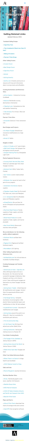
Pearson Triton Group (10, 57)
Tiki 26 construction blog (11, 321)
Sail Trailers (7, 175)
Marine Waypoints (9, 371)
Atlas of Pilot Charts (10, 403)
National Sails (8, 169)
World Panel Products (10, 218)
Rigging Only (7, 243)
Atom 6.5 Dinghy (9, 146)
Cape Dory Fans (8, 45)
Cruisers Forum (8, 64)
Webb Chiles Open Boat (10, 350)
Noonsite (6, 101)
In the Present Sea (9, 324)
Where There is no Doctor (11, 359)
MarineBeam (7, 249)
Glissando (7, 121)
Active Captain (8, 95)
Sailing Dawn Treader (10, 288)
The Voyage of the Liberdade (12, 339)
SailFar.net (7, 81)
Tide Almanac (8, 112)
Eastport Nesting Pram (10, 153)
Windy (6, 379)
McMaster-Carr (8, 180)
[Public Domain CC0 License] (8, 425)
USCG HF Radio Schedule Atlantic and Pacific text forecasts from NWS (13, 392)
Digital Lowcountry (19, 440)
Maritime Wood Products (11, 210)
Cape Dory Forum (9, 71)
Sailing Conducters (9, 330)
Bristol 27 (7, 138)
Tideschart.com (8, 106)
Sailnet (6, 74)
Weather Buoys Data (10, 384)
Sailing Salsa (7, 313)
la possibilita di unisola (10, 308)
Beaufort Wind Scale (10, 397)
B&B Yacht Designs (9, 148)
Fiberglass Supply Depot (11, 191)
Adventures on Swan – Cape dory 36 (14, 270)
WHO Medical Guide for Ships (12, 364)
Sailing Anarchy (8, 77)
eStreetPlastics (8, 202)
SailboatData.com (9, 257)
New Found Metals (9, 225)
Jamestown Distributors (11, 186)
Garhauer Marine (9, 237)
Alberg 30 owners (9, 54)
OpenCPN (7, 409)
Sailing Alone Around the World (13, 344)
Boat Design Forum (9, 67)
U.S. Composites (8, 197)
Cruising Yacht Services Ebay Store (14, 162)
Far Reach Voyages (9, 131)
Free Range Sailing (9, 298)
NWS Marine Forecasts (10, 388)
